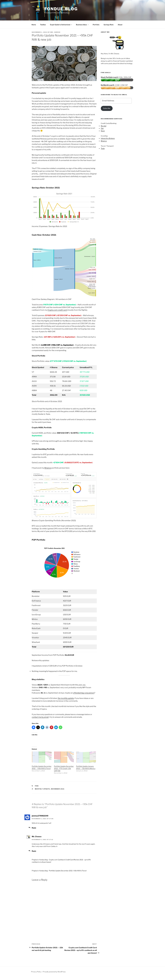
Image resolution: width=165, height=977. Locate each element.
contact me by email (40, 717)
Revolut (103, 126)
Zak (102, 128)
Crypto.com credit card (57, 310)
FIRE (37, 786)
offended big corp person (83, 693)
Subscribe (106, 108)
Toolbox (43, 25)
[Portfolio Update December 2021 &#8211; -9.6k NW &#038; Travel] (42, 757)
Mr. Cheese (55, 32)
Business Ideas (81, 25)
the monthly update (66, 698)
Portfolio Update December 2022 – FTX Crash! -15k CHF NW (64, 768)
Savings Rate (108, 25)
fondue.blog (61, 8)
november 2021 (58, 789)
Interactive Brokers (108, 138)
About (120, 25)
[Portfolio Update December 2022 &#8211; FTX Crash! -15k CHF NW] (64, 757)
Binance (47, 468)
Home (34, 25)
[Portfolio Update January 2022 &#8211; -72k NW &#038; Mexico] (86, 757)
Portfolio (96, 25)
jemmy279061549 (40, 816)
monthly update (42, 789)
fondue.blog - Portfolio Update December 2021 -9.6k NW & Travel (62, 871)
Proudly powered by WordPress (54, 972)
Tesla (103, 148)
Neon (103, 131)
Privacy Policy (36, 972)
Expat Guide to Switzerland (60, 25)
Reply (34, 828)
